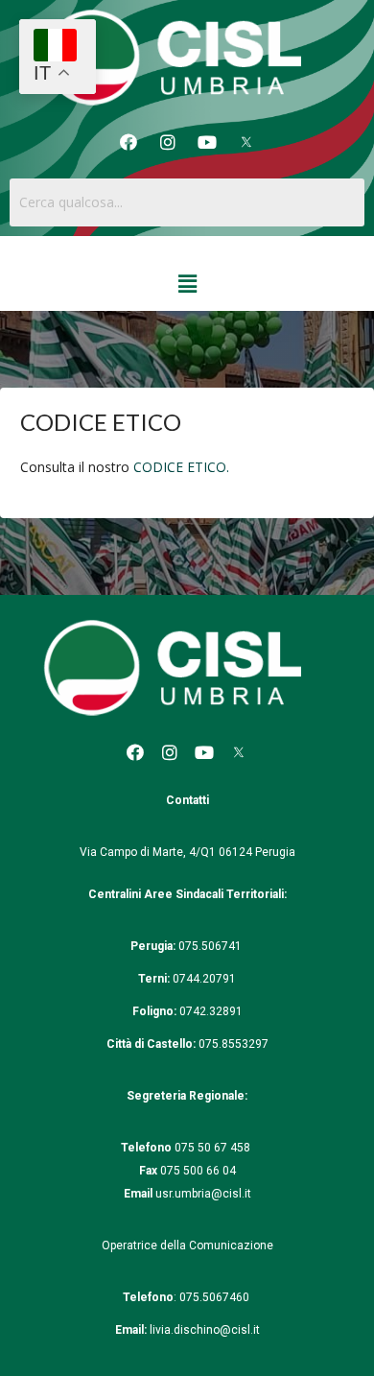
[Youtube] (207, 142)
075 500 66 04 (198, 1170)
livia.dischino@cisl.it (205, 1330)
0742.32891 (211, 1011)
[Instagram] (168, 142)
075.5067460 (215, 1297)
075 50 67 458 (214, 1147)
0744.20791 (204, 978)
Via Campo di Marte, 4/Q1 (148, 852)
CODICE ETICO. (181, 467)
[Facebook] (128, 142)
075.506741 (211, 946)
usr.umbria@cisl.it (203, 1193)
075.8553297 (234, 1044)
